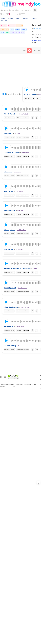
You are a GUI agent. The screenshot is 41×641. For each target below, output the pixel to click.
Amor (12, 29)
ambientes (34, 18)
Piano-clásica (5, 29)
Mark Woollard (23, 114)
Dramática (4, 26)
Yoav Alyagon (20, 191)
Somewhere (8, 326)
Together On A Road (11, 153)
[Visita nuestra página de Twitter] (5, 377)
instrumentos (4, 20)
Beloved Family (9, 211)
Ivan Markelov (25, 153)
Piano (7, 32)
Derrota (17, 29)
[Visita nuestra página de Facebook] (1, 377)
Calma (12, 32)
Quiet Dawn (8, 133)
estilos (17, 18)
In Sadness (8, 172)
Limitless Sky (9, 249)
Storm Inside (8, 191)
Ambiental (19, 26)
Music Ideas (17, 172)
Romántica (11, 26)
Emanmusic (21, 346)
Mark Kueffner (19, 326)
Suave (18, 32)
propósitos (25, 18)
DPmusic (17, 133)
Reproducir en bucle (13, 94)
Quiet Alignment (10, 288)
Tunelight (35, 268)
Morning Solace (30, 95)
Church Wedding (10, 346)
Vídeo (2, 32)
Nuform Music (24, 307)
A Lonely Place (9, 230)
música (3, 18)
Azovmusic (19, 249)
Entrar (22, 14)
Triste (22, 32)
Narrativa (24, 29)
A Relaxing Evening (11, 307)
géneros (10, 18)
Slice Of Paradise (10, 114)
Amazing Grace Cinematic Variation (17, 268)
